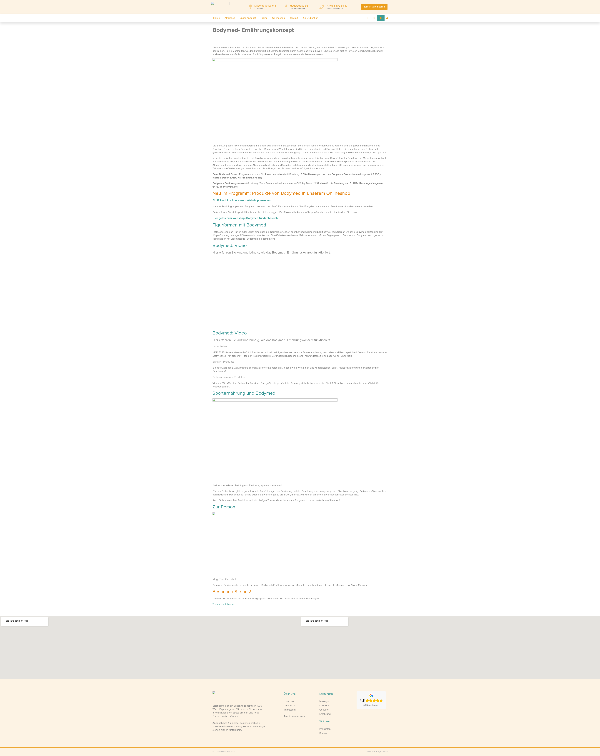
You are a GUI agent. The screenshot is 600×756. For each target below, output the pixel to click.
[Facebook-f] (368, 18)
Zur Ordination (310, 18)
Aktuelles (230, 18)
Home (216, 18)
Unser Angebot (248, 18)
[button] (387, 18)
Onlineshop (278, 18)
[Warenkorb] (381, 18)
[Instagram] (374, 18)
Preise (264, 18)
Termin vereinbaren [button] (223, 604)
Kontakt (294, 18)
